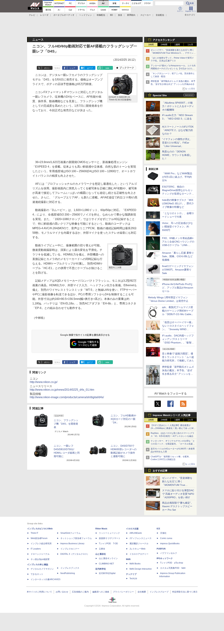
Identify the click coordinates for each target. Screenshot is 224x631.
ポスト (47, 68)
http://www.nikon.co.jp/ (43, 381)
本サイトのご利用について (39, 592)
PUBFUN (161, 549)
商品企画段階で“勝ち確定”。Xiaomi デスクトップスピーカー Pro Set (177, 506)
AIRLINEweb (136, 533)
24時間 (164, 44)
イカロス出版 (132, 528)
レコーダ (44, 15)
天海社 (163, 533)
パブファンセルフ (168, 553)
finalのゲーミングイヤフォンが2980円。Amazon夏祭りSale (178, 269)
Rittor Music (101, 528)
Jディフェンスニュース (141, 538)
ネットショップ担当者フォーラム (76, 538)
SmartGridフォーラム (70, 533)
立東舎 (102, 549)
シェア (72, 68)
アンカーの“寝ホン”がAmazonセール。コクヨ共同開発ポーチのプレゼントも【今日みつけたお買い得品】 (173, 68)
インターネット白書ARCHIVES (45, 579)
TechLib (133, 578)
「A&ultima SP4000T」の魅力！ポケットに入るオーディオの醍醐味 (178, 106)
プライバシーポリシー (123, 592)
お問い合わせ (62, 592)
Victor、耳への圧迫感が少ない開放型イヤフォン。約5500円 (177, 226)
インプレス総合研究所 (41, 543)
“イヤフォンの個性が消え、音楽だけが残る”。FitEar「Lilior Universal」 (177, 142)
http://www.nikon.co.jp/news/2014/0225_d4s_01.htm (62, 389)
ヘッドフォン (85, 15)
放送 (120, 15)
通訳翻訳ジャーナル (139, 543)
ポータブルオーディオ (63, 15)
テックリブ (131, 574)
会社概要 (142, 592)
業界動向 (131, 15)
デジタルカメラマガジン (42, 569)
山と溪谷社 (100, 554)
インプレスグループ (159, 592)
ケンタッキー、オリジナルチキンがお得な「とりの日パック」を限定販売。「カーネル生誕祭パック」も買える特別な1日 (173, 444)
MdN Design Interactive (141, 569)
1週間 (177, 44)
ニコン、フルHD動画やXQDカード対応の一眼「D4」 (123, 419)
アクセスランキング (164, 39)
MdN (128, 559)
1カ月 (190, 44)
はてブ (90, 68)
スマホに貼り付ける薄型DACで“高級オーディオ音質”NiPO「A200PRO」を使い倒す (178, 494)
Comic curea (166, 538)
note (107, 68)
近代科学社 (100, 569)
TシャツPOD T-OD (108, 543)
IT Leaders (36, 549)
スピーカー (145, 15)
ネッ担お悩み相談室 (40, 559)
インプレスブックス (69, 568)
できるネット (37, 574)
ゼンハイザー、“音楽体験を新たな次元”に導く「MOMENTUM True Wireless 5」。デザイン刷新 (173, 53)
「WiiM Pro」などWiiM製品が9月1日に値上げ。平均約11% (177, 177)
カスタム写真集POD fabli (173, 568)
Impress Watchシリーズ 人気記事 (172, 415)
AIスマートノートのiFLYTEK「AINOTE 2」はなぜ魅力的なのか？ (178, 130)
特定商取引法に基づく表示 (184, 592)
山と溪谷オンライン (108, 558)
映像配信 (101, 15)
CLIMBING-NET (106, 563)
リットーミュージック (109, 533)
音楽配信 (160, 15)
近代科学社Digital (107, 573)
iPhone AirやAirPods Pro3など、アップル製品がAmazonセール (177, 287)
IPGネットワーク (165, 558)
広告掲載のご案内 (80, 592)
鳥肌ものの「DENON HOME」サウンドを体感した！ (176, 155)
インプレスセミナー (69, 549)
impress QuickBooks (170, 543)
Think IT (34, 533)
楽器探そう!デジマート (109, 538)
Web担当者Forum (39, 538)
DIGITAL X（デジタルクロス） (74, 554)
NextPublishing (67, 573)
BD (111, 15)
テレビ (32, 15)
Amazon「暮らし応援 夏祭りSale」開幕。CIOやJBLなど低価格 (178, 256)
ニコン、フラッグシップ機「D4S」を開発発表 (66, 424)
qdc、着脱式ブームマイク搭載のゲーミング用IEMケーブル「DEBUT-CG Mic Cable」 (178, 311)
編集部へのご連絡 (100, 592)
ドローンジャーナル (40, 554)
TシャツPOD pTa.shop (171, 563)
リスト (57, 68)
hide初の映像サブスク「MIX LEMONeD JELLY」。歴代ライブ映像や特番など (178, 203)
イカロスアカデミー (139, 554)
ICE (158, 528)
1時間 (151, 44)
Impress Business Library (72, 543)
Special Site (160, 95)
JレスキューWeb (137, 549)
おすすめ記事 (160, 470)
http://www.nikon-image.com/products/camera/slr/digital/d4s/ (67, 397)
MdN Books (135, 563)
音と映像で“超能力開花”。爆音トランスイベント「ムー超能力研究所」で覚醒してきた (178, 357)
